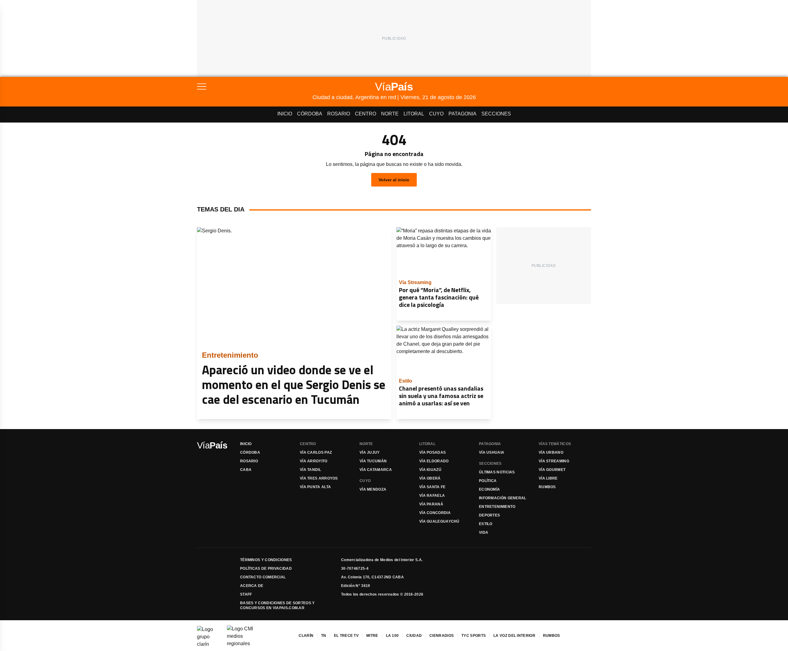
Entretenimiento (497, 506)
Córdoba (309, 113)
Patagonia (462, 113)
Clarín (306, 635)
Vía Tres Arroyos (319, 478)
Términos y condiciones (266, 560)
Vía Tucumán (373, 461)
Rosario (338, 113)
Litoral (414, 113)
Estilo (485, 524)
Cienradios (441, 635)
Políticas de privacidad (266, 568)
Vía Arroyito (314, 461)
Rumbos (547, 487)
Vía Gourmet (552, 470)
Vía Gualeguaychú (439, 521)
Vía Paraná (431, 504)
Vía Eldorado (434, 461)
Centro (365, 113)
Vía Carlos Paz (316, 452)
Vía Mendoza (373, 489)
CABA (245, 470)
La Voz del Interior (514, 635)
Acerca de (251, 586)
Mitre (372, 635)
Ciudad (414, 635)
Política (488, 481)
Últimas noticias (497, 472)
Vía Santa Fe (432, 487)
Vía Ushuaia (491, 452)
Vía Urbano (551, 452)
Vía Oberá (430, 478)
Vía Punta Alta (315, 487)
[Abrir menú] (254, 86)
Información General (502, 498)
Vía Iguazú (430, 470)
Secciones (496, 113)
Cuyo (436, 113)
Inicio (284, 113)
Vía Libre (548, 478)
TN (323, 635)
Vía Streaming (554, 461)
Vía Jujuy (370, 452)
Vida (483, 532)
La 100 (392, 635)
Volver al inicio (394, 179)
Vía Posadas (432, 452)
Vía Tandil (310, 470)
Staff (246, 594)
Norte (390, 113)
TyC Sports (473, 635)
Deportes (489, 515)
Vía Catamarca (376, 470)
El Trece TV (346, 635)
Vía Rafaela (432, 495)
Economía (489, 489)
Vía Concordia (435, 513)
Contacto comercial (263, 577)
